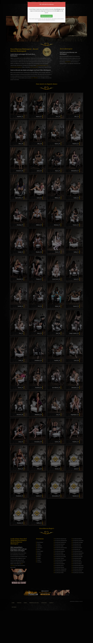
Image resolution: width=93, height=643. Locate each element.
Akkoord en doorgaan (46, 16)
